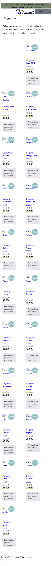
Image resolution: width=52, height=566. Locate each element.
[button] (7, 11)
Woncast (25, 12)
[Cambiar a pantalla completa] (5, 560)
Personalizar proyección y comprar (33, 80)
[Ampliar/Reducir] (2, 560)
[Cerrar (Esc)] (10, 560)
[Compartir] (7, 560)
